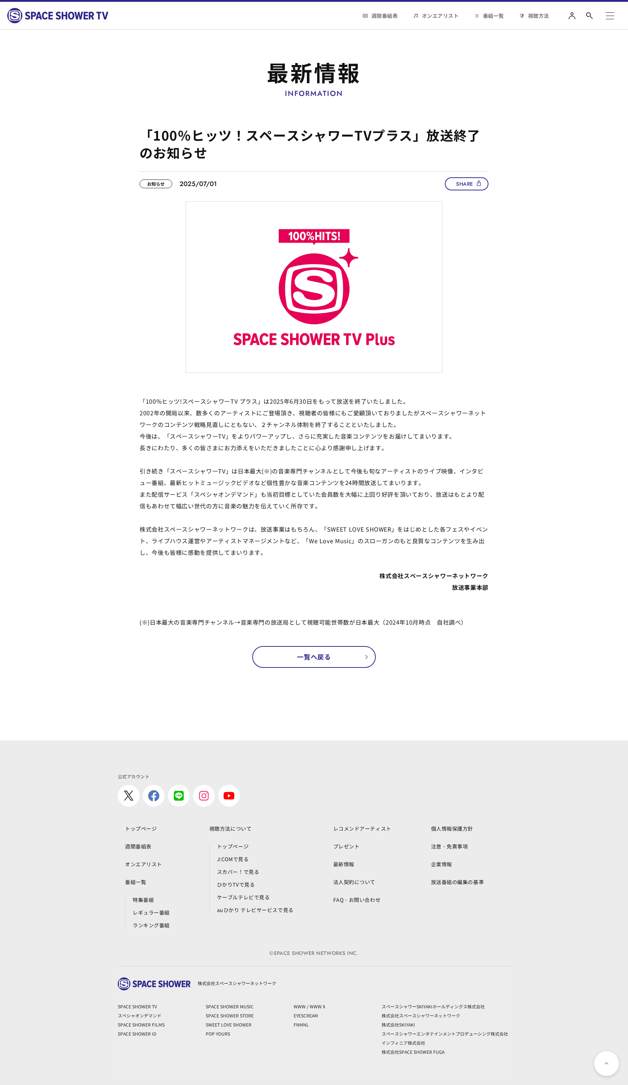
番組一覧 (493, 15)
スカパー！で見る (238, 871)
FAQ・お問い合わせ (357, 899)
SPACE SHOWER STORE (230, 1015)
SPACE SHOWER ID (137, 1033)
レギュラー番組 (151, 912)
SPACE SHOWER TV (137, 1006)
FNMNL (301, 1024)
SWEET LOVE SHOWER (228, 1024)
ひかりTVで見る (236, 884)
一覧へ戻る (314, 656)
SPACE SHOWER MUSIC (230, 1006)
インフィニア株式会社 (403, 1043)
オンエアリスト (440, 15)
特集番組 (143, 899)
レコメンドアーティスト (362, 828)
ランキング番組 (151, 925)
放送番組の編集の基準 (457, 882)
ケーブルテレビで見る (243, 897)
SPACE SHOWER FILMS (141, 1024)
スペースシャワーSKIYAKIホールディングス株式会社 (433, 1006)
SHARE (464, 183)
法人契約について (354, 882)
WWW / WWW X (309, 1006)
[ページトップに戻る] (606, 1063)
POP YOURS (218, 1033)
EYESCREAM (306, 1015)
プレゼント (346, 846)
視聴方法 (538, 15)
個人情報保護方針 (452, 828)
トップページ (141, 828)
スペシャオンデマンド (139, 1015)
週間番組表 (384, 15)
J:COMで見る (233, 859)
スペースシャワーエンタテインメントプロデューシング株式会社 (445, 1033)
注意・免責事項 (449, 846)
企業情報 (441, 864)
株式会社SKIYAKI (398, 1024)
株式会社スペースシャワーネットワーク (421, 1015)
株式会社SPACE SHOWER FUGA (413, 1052)
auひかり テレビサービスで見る (255, 909)
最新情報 (343, 864)
